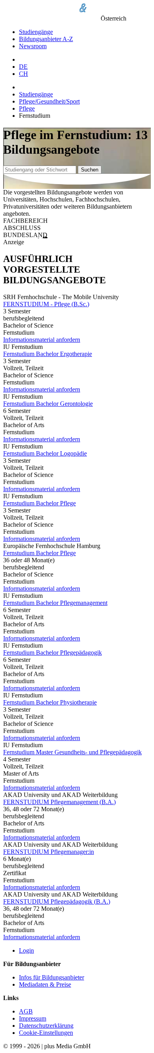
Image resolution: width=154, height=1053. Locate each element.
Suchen (89, 170)
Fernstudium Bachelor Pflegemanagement (55, 602)
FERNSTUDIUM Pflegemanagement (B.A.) (59, 802)
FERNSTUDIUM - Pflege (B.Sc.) (46, 304)
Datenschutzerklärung (46, 1025)
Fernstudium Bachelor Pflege (39, 503)
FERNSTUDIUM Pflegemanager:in (48, 851)
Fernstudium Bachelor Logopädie (45, 453)
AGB (26, 1011)
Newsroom (33, 46)
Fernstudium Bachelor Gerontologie (48, 403)
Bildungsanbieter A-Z (46, 39)
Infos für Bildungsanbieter (51, 977)
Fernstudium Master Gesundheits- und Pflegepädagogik (72, 752)
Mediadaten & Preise (45, 984)
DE (23, 66)
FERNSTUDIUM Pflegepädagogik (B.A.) (56, 901)
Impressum (32, 1018)
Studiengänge (36, 31)
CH (23, 73)
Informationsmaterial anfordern (41, 339)
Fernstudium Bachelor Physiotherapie (50, 702)
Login (26, 950)
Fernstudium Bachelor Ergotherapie (47, 353)
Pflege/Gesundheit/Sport (49, 101)
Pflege (27, 108)
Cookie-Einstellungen (46, 1032)
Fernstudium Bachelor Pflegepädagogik (52, 652)
